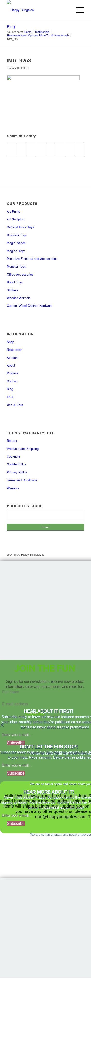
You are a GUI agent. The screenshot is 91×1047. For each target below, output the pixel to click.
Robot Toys (15, 282)
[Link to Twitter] (73, 554)
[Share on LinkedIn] (41, 149)
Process (12, 373)
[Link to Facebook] (66, 554)
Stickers (12, 290)
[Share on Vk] (60, 149)
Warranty (13, 488)
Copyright (13, 456)
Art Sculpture (16, 219)
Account (12, 357)
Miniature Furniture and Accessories (32, 258)
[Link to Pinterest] (80, 554)
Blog (11, 26)
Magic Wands (16, 242)
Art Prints (13, 211)
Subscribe (16, 743)
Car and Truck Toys (20, 227)
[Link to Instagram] (58, 554)
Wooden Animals (19, 298)
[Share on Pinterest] (31, 149)
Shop (10, 341)
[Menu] (77, 10)
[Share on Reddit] (69, 149)
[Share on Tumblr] (50, 149)
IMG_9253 (19, 60)
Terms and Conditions (22, 480)
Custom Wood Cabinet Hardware (29, 305)
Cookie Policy (16, 464)
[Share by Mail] (79, 149)
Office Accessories (20, 274)
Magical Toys (16, 250)
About (11, 365)
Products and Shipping (23, 448)
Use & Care (15, 404)
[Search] (66, 10)
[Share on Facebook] (12, 149)
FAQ (10, 397)
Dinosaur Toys (17, 235)
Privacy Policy (17, 472)
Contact (12, 381)
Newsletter (14, 349)
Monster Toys (16, 266)
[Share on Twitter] (21, 149)
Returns (12, 440)
